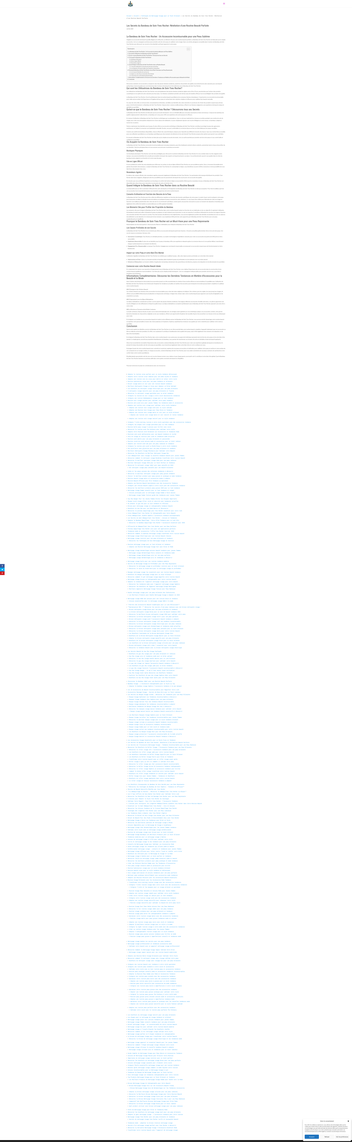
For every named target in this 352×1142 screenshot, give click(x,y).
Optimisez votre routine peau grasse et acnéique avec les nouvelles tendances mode (160, 1001)
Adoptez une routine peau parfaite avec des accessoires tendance (152, 1007)
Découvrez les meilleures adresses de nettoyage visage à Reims (150, 822)
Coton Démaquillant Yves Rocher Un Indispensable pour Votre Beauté (151, 513)
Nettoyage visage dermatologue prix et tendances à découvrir (150, 557)
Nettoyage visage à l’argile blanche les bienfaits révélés (149, 1029)
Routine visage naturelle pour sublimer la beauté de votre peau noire (155, 903)
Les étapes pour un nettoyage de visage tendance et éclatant (149, 1017)
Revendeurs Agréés (136, 62)
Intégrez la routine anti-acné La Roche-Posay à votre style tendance (152, 446)
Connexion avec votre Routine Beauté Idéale (142, 75)
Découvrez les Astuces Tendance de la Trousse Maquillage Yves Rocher (152, 808)
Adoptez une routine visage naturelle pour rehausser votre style (152, 900)
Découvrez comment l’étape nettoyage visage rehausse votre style (151, 1045)
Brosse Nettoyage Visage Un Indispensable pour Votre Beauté (149, 1083)
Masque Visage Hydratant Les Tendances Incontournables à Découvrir (153, 697)
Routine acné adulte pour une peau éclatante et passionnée (149, 439)
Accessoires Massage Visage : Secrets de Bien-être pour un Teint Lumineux (154, 692)
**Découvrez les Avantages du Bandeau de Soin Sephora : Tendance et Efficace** (156, 787)
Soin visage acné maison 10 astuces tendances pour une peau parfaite (152, 873)
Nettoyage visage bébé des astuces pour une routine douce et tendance (153, 598)
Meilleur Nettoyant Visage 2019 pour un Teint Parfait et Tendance (151, 463)
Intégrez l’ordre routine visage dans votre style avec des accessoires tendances (158, 885)
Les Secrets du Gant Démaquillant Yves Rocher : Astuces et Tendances (152, 518)
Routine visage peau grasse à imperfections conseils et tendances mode (155, 936)
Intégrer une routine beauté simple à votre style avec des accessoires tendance (156, 485)
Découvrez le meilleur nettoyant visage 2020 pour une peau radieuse (152, 460)
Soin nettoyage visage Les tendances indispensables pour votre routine (153, 1075)
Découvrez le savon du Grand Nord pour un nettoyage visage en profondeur (155, 568)
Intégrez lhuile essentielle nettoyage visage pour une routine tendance (153, 1065)
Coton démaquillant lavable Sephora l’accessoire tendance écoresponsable (154, 515)
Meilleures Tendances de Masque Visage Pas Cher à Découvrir (150, 706)
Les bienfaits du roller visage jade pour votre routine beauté (151, 752)
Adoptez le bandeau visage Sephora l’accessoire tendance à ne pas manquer (155, 686)
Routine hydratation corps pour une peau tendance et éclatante (150, 381)
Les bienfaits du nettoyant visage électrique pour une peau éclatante (153, 388)
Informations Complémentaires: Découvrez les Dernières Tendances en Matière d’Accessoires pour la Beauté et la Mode (159, 77)
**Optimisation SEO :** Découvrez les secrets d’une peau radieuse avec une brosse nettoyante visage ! (164, 607)
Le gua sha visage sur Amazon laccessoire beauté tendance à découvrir (154, 663)
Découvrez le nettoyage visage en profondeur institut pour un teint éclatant (156, 566)
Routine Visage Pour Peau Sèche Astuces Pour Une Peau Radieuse (151, 906)
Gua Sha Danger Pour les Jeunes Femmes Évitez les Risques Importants (152, 499)
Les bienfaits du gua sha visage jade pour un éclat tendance (150, 665)
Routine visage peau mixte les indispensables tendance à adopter (152, 913)
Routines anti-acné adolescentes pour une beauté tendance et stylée (152, 434)
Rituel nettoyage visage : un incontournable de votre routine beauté (152, 1024)
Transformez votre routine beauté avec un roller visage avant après (153, 759)
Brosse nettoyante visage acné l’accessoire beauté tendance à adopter (154, 619)
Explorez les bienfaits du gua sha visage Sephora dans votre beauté (153, 675)
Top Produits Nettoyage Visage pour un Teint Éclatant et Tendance (151, 1077)
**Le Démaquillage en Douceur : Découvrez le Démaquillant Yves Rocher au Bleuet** (157, 791)
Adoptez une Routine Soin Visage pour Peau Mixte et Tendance (150, 410)
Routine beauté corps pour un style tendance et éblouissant (149, 870)
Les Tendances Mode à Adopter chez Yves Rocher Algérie (147, 813)
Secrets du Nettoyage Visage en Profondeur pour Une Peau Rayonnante (152, 563)
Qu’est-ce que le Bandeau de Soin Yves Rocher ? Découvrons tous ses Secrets (148, 55)
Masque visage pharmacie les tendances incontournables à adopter (152, 704)
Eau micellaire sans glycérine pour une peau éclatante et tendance (151, 448)
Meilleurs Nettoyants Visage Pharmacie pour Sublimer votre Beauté (151, 451)
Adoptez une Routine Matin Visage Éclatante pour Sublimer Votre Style (153, 956)
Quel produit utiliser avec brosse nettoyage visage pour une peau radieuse (156, 1106)
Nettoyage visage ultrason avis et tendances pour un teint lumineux (153, 1049)
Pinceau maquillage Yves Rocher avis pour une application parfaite (151, 529)
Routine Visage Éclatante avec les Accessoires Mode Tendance (149, 880)
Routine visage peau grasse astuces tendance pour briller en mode (152, 934)
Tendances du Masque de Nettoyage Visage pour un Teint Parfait (150, 1072)
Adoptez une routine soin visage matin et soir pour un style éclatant (154, 412)
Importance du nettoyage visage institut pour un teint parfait (150, 1058)
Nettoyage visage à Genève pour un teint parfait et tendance (149, 856)
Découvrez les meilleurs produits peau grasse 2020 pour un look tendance (154, 488)
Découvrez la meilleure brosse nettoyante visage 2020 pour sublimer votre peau (157, 614)
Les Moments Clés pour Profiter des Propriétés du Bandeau (145, 68)
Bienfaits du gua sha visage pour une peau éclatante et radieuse (152, 654)
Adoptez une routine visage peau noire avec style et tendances (151, 922)
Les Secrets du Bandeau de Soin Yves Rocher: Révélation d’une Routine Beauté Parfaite (158, 742)
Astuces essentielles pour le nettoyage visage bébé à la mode (151, 601)
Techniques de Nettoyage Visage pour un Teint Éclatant (160, 16)
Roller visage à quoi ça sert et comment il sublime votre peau (151, 761)
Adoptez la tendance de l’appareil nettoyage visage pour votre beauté (153, 581)
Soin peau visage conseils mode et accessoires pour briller (149, 865)
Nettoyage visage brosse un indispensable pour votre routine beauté (152, 579)
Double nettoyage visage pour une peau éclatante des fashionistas (151, 592)
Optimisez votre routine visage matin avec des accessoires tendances (153, 916)
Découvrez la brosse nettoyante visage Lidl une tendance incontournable (154, 621)
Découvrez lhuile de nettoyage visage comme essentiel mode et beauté (152, 858)
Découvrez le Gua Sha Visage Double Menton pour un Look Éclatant (152, 658)
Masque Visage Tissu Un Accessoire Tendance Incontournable (150, 724)
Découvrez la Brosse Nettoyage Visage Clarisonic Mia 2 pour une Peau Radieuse (157, 1099)
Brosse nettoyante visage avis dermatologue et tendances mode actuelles (154, 626)
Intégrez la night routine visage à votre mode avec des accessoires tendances (157, 927)
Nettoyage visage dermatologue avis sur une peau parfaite (149, 555)
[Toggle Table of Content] (187, 49)
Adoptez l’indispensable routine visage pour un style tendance (151, 931)
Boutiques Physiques (136, 59)
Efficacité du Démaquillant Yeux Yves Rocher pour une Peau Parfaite (152, 526)
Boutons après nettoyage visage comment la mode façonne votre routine (153, 1067)
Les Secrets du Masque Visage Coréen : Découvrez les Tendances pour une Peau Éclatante (159, 694)
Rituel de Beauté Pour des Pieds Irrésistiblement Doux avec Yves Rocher (153, 818)
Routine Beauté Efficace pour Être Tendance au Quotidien (148, 481)
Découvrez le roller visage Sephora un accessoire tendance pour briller (154, 769)
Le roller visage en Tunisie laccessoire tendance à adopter (150, 781)
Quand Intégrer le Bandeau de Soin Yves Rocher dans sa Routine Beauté (147, 64)
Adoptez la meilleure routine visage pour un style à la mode (150, 924)
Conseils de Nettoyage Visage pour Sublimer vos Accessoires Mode (151, 844)
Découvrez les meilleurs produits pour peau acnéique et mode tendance (153, 861)
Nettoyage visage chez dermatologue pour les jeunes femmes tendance (152, 827)
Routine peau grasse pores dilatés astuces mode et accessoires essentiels (156, 996)
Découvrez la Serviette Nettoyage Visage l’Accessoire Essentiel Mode (152, 1127)
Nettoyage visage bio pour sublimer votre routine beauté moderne (151, 1027)
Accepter (312, 1137)
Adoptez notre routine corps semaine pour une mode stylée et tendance (153, 376)
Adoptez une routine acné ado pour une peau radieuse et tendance (151, 443)
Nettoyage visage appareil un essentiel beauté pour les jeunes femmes (153, 1042)
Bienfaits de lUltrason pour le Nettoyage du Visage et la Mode (150, 853)
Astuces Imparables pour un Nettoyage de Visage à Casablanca (149, 825)
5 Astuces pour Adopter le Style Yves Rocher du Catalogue (148, 799)
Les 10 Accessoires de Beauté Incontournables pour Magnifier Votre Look (153, 690)
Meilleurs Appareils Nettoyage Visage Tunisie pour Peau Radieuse (152, 589)
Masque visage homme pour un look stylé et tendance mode (149, 727)
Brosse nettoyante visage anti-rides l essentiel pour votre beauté (153, 645)
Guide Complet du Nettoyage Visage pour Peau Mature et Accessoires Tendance (155, 1053)
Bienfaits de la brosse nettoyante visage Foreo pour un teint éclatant (154, 640)
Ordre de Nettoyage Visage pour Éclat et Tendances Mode (147, 1109)
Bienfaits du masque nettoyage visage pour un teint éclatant (149, 574)
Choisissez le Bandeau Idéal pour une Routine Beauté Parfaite (150, 681)
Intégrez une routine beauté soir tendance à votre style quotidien (151, 964)
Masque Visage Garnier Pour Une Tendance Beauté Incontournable (151, 701)
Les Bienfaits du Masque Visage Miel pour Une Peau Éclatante (150, 731)
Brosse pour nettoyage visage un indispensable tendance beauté (150, 506)
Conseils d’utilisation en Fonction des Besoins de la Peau (144, 66)
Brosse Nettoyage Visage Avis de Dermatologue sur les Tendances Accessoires (157, 1088)
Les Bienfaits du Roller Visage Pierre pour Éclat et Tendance (151, 757)
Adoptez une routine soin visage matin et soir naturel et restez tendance (156, 415)
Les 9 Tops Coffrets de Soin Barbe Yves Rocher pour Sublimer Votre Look (153, 794)
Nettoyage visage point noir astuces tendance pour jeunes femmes (151, 1019)
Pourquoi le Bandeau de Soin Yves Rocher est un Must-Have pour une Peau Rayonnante (150, 70)
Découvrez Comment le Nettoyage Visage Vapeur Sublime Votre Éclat (151, 950)
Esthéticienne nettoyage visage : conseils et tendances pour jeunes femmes (154, 849)
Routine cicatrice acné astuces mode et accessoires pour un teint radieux (154, 441)
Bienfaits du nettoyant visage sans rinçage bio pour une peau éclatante (154, 960)
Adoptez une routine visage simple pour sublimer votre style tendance (154, 893)
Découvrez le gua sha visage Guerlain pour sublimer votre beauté (152, 661)
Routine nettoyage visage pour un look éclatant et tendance (149, 544)
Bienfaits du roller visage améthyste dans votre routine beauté (152, 778)
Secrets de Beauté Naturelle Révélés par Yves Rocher (146, 789)
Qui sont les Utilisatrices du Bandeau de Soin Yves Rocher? (143, 53)
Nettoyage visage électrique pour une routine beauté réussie (149, 536)
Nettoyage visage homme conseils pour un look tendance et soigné (151, 490)
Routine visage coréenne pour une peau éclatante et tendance (150, 911)
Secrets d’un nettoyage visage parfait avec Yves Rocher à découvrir (152, 1125)
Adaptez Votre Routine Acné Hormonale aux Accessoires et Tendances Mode (153, 432)
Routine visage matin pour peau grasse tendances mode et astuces (153, 918)
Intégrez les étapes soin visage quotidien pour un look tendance (151, 424)
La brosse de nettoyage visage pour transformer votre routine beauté (152, 1036)
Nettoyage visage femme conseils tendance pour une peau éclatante (151, 1022)
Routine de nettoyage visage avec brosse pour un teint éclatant (150, 832)
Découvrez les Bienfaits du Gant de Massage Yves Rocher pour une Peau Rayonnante (157, 796)
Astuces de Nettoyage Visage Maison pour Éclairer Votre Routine (150, 1055)
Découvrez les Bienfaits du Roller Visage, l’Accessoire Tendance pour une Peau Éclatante (160, 747)
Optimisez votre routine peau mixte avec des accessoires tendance (152, 978)
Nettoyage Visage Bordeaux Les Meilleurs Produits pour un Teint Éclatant (154, 834)
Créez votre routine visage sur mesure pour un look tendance (150, 895)
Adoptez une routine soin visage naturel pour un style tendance (152, 418)
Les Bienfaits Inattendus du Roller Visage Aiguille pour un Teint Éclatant (156, 754)
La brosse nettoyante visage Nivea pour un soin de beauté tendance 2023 (154, 612)
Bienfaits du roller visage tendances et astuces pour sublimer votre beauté (156, 773)
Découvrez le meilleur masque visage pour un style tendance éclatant (153, 720)
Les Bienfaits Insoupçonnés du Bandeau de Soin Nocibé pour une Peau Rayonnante (156, 784)
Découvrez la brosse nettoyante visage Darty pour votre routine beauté (154, 631)
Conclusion (131, 79)
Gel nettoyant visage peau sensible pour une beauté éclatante (151, 467)
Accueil (129, 16)
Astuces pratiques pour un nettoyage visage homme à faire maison (152, 493)
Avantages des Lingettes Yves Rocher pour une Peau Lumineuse (149, 810)
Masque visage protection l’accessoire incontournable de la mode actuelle (155, 734)
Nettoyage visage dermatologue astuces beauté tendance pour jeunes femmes (154, 550)
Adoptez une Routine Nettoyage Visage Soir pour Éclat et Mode (151, 547)
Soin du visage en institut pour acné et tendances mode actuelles (151, 436)
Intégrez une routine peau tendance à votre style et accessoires (151, 967)
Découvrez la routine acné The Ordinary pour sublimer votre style (151, 429)
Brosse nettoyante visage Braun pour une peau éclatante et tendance (153, 609)
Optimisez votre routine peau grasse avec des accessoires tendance (153, 989)
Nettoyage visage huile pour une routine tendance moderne (148, 561)
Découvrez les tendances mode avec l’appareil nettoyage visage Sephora (154, 584)
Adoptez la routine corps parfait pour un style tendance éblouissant (152, 374)
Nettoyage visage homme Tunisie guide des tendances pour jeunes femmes (154, 495)
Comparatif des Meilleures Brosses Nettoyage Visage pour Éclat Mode (153, 1101)
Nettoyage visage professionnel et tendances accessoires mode (150, 944)
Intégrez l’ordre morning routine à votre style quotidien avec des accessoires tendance (159, 422)
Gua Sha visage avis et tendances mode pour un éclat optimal (150, 656)
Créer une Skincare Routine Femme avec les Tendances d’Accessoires (151, 863)
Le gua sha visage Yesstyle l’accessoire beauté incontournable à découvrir (156, 668)
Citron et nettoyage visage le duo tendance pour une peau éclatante (152, 842)
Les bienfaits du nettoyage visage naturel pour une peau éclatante (151, 1015)
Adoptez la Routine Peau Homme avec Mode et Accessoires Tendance (152, 974)
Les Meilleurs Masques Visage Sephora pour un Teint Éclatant (150, 715)
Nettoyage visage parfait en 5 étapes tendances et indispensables (151, 1034)
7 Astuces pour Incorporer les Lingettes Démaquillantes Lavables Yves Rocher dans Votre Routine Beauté (165, 803)
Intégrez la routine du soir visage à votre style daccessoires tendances (154, 396)
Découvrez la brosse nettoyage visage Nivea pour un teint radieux (152, 1103)
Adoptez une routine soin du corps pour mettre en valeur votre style (152, 379)
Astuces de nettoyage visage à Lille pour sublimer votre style (150, 839)
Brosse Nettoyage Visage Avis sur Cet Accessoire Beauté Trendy (151, 1085)
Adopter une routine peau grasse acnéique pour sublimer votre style (154, 992)
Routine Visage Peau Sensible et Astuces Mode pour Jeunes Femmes (152, 891)
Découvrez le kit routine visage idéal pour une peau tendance (151, 909)
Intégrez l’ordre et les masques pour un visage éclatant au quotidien (155, 887)
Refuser (327, 1137)
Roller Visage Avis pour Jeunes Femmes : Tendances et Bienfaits (152, 776)
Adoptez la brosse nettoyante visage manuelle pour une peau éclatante (154, 638)
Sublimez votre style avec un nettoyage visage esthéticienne (149, 830)
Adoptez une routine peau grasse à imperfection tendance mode (152, 999)
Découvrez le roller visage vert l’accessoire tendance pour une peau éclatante (157, 749)
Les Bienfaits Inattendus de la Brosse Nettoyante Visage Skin (151, 633)
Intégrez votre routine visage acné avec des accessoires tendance (152, 898)
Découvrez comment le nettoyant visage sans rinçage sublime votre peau (153, 958)
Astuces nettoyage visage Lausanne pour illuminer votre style (150, 1063)
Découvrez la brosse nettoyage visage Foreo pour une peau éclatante (153, 1096)
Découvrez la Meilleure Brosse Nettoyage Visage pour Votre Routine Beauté (155, 1094)
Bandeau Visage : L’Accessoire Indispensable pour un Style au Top (151, 683)
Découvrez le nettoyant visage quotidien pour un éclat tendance (150, 393)
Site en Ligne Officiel (136, 61)
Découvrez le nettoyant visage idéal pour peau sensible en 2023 (150, 465)
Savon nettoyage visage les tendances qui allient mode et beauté (151, 846)
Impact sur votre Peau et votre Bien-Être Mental (142, 73)
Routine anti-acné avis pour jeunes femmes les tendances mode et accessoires (155, 403)
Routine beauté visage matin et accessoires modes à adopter (149, 478)
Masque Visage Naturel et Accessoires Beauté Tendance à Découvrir (152, 736)
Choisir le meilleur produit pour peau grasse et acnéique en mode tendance (154, 476)
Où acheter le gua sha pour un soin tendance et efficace (148, 503)
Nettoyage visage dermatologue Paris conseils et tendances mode (152, 553)
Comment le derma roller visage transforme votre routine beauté (152, 771)
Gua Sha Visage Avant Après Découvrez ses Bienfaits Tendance (150, 673)
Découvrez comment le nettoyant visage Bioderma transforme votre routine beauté (156, 458)
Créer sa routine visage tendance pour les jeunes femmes (149, 929)
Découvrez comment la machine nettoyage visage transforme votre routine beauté (156, 533)
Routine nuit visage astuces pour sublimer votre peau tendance (150, 400)
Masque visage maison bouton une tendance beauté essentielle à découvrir (156, 711)
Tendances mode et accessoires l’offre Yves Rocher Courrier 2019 (151, 531)
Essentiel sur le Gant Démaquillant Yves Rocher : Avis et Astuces (151, 806)
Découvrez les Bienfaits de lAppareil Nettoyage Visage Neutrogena (152, 586)
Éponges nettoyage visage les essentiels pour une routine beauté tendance (154, 572)
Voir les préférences (342, 1137)
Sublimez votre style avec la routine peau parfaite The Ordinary (153, 1010)
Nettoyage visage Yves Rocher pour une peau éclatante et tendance (151, 1117)
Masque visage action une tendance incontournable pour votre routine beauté (156, 729)
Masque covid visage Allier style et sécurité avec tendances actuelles (153, 501)
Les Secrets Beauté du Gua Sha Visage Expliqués (145, 651)
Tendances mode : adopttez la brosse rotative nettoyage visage (150, 1123)
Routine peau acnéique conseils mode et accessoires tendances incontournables (157, 971)
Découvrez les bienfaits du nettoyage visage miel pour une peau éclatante (154, 1112)
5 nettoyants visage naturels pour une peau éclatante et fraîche (151, 391)
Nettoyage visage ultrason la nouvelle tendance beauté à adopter (151, 1047)
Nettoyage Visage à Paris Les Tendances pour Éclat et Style (149, 820)
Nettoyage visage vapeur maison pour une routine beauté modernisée (153, 952)
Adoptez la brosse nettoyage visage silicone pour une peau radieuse (153, 1091)
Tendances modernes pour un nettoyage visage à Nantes (147, 837)
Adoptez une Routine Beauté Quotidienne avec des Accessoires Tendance (153, 483)
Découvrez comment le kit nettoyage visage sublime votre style (150, 1031)
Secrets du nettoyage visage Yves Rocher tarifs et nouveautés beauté (153, 1119)
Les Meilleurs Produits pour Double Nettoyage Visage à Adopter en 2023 (154, 595)
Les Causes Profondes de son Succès (140, 72)
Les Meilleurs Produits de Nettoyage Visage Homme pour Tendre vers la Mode (156, 1079)
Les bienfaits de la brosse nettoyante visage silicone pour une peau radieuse (157, 643)
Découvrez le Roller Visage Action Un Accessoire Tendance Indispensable (154, 766)
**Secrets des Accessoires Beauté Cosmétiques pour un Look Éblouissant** (154, 604)
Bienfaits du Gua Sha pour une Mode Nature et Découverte (148, 508)
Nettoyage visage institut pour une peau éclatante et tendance (150, 538)
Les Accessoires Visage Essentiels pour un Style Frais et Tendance (151, 740)
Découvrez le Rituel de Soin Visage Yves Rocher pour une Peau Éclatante (153, 815)
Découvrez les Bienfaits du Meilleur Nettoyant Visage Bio (148, 453)
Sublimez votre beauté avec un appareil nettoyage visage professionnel (154, 946)
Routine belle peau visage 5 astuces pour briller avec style (149, 427)
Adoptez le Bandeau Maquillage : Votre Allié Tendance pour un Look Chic (153, 520)
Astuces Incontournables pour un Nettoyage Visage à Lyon (148, 1070)
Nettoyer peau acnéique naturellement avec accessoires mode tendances (153, 875)
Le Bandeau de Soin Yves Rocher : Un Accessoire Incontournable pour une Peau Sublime (150, 51)
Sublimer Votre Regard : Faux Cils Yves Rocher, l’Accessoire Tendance (153, 801)
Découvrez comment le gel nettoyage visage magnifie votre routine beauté (154, 577)
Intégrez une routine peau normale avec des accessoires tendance (152, 976)
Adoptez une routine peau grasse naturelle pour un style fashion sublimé (156, 1004)
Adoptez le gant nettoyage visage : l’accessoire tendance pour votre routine (155, 1114)
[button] (348, 1121)
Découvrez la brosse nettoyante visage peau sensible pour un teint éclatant (156, 628)
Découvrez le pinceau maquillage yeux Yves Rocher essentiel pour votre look (155, 511)
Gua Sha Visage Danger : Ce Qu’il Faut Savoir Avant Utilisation (152, 670)
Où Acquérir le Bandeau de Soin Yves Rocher (140, 57)
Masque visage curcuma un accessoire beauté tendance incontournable (153, 722)
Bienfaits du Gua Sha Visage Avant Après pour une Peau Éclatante (152, 677)
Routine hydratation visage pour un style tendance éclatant (149, 868)
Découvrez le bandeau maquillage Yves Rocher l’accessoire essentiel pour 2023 (157, 522)
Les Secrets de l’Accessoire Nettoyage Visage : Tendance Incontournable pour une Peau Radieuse (162, 745)
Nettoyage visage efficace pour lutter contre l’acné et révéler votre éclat (155, 851)
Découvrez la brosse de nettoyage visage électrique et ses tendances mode (155, 1039)
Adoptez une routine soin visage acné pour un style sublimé (150, 407)
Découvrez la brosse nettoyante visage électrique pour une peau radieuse (155, 624)
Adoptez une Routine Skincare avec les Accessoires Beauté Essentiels (152, 877)
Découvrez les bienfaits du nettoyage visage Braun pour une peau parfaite (154, 1060)
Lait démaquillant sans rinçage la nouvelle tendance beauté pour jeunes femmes (156, 455)
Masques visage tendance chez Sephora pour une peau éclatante (151, 699)
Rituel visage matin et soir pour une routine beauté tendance (150, 384)
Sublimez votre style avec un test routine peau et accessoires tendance (154, 969)
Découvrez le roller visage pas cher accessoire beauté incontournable (154, 764)
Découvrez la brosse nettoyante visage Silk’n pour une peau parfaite (153, 616)
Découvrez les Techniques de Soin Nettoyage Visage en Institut (151, 541)
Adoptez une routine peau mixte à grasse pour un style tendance (153, 981)
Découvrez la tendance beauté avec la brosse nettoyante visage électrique (155, 647)
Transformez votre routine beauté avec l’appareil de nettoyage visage (153, 1130)
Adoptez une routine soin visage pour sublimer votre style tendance (152, 405)
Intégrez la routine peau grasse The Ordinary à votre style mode (153, 994)
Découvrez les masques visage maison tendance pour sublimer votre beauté (155, 709)
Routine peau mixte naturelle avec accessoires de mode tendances (153, 983)
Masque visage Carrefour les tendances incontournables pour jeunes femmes (155, 717)
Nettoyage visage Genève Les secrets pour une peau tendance (149, 941)
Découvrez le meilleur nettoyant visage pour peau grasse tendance (151, 473)
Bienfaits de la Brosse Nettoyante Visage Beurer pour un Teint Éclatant (154, 636)
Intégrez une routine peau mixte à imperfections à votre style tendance (156, 986)
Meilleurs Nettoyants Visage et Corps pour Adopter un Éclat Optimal (152, 386)
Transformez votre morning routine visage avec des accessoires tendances (155, 882)
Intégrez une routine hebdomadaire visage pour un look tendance (150, 398)
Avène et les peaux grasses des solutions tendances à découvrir (150, 471)
